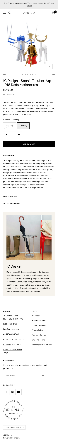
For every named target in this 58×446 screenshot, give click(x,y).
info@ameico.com (11, 329)
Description (9, 156)
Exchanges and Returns (42, 345)
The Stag (9, 125)
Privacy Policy (37, 330)
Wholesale (36, 316)
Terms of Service (39, 335)
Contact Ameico (38, 325)
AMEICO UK (8, 339)
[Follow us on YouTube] (18, 392)
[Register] (43, 375)
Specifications (10, 196)
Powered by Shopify (11, 438)
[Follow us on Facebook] (6, 392)
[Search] (9, 13)
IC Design (10, 81)
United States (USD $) (13, 427)
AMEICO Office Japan (12, 349)
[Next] (53, 74)
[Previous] (4, 74)
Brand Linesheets (39, 320)
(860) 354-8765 (10, 324)
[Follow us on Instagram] (12, 392)
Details (29, 6)
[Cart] (53, 13)
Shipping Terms (38, 340)
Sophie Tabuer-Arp (12, 203)
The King (23, 125)
